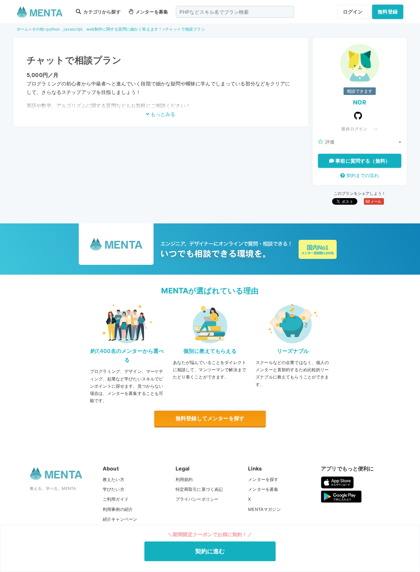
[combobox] (235, 12)
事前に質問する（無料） (362, 161)
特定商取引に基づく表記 (199, 489)
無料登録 (388, 12)
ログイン (353, 12)
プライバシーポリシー (197, 499)
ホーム (23, 29)
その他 (38, 29)
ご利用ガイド (116, 499)
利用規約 (184, 479)
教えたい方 (113, 479)
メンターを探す (263, 479)
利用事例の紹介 (118, 509)
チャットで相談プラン (185, 29)
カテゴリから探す (101, 11)
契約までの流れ (362, 175)
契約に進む (210, 551)
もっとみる (162, 114)
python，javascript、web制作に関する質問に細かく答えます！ (104, 29)
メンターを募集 (151, 11)
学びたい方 (113, 489)
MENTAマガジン (264, 509)
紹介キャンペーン (120, 519)
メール (375, 201)
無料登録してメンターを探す (210, 418)
